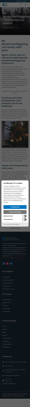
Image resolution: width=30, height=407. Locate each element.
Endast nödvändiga (15, 212)
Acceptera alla (15, 207)
